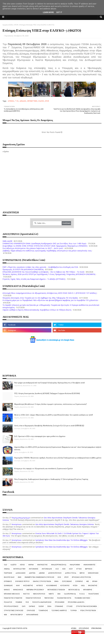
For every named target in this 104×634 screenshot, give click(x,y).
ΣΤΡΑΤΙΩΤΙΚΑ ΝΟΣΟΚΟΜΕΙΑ (86, 606)
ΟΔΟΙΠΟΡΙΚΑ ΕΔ (70, 594)
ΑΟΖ (57, 569)
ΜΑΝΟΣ (7, 590)
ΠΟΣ (27, 602)
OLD (5, 565)
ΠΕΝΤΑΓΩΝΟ (49, 598)
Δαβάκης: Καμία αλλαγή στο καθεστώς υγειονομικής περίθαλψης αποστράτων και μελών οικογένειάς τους (47, 250)
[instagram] (27, 330)
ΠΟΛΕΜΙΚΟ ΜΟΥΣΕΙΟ (82, 598)
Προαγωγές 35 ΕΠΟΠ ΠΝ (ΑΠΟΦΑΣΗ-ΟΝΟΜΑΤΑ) (23, 269)
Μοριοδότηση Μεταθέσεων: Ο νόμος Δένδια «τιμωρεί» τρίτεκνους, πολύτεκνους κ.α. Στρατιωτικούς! (50, 404)
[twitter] (77, 325)
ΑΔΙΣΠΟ (13, 565)
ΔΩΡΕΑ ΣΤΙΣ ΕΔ (70, 573)
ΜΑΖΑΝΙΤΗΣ (92, 585)
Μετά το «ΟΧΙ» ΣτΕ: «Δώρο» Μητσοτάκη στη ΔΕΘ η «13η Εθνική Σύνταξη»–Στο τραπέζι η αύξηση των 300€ (53, 415)
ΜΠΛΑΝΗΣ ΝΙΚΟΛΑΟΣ (12, 594)
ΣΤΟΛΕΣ (70, 606)
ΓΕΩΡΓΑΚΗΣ (8, 573)
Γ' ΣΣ (17, 101)
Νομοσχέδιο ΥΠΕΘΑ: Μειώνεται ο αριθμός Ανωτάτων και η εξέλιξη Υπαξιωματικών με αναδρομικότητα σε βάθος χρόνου (57, 457)
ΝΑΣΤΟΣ (26, 594)
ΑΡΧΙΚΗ (73, 628)
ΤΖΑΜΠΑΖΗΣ (43, 610)
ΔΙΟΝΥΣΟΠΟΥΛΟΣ (55, 573)
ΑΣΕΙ (63, 569)
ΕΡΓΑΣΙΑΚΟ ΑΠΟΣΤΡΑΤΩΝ (81, 577)
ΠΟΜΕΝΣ (19, 602)
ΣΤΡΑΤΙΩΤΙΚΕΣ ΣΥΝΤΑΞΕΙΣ (13, 610)
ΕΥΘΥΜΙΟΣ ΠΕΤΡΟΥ (22, 581)
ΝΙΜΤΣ (51, 594)
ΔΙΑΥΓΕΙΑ (32, 573)
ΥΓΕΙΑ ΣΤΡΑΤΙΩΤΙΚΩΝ (88, 610)
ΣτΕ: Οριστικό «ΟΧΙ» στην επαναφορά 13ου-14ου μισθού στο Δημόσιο (39, 436)
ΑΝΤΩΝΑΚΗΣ (33, 569)
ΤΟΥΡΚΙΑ (73, 610)
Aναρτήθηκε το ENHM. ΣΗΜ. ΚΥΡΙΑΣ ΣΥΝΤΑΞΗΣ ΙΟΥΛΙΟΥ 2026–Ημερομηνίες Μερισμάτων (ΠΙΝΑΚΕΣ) (45, 246)
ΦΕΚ (5, 615)
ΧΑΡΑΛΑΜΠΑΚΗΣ (32, 615)
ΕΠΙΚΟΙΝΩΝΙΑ (96, 628)
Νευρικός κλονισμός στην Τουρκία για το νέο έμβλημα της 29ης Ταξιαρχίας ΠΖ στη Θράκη (40, 298)
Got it (59, 12)
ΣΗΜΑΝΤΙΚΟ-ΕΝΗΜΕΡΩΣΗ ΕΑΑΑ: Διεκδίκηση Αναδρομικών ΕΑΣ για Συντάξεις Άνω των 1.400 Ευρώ (44, 243)
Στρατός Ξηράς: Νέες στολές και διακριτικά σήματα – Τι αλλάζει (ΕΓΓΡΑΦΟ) (34, 279)
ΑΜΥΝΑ (31, 565)
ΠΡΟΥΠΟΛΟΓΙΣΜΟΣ (11, 606)
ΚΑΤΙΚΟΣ (39, 585)
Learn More (48, 12)
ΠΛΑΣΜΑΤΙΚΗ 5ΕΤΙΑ (64, 598)
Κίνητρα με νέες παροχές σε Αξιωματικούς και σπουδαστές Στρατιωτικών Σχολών (43, 468)
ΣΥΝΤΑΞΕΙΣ (31, 610)
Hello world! (7, 241)
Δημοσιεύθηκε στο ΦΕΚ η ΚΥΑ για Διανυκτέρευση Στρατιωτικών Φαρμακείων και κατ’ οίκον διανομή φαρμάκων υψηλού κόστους (57, 448)
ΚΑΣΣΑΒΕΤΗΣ (28, 585)
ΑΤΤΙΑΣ (79, 569)
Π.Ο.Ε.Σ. (82, 594)
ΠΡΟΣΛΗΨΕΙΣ (59, 602)
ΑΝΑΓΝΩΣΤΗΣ (42, 565)
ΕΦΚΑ (56, 581)
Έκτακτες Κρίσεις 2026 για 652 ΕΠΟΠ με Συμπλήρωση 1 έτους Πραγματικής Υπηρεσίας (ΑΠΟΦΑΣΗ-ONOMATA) (49, 274)
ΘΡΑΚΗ (94, 581)
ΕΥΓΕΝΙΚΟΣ (8, 581)
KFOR (16, 25)
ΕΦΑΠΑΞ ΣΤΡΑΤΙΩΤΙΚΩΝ (42, 581)
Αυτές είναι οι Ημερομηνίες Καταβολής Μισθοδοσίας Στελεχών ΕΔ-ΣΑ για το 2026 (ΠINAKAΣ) (49, 425)
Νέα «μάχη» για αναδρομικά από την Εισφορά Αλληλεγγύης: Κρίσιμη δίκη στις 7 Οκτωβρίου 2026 (49, 382)
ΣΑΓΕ (23, 606)
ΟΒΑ (58, 594)
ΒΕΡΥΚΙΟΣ (88, 569)
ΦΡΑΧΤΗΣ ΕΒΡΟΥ (16, 615)
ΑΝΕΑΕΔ (7, 569)
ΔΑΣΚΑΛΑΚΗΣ (20, 573)
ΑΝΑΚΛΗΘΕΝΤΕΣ (89, 565)
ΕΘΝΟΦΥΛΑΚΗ (93, 573)
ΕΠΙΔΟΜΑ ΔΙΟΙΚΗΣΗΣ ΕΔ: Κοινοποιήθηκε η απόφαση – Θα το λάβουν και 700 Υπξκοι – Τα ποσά (43, 272)
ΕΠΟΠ (66, 577)
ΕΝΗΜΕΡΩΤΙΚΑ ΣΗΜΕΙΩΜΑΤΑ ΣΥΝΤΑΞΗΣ (39, 577)
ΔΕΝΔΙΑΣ (23, 101)
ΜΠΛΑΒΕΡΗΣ (87, 590)
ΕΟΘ (59, 577)
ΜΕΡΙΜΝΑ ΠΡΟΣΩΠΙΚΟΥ (35, 590)
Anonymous (17, 524)
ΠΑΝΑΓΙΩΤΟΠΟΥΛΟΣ (33, 598)
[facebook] (27, 325)
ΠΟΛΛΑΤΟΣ (8, 602)
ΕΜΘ (19, 577)
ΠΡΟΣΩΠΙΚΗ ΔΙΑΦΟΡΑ (76, 602)
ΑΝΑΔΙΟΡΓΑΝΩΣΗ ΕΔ (58, 565)
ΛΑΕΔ (83, 585)
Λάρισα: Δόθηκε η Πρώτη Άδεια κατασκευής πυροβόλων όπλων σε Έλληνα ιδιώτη (37, 310)
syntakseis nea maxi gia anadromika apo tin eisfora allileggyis (61, 540)
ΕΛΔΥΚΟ (41, 101)
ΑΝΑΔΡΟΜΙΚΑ (75, 565)
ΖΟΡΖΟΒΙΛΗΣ (67, 581)
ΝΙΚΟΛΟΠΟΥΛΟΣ (39, 594)
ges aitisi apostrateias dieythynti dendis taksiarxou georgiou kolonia (64, 524)
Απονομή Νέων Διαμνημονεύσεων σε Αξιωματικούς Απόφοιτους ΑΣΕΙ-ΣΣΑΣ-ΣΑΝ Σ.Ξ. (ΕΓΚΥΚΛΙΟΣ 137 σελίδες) (50, 293)
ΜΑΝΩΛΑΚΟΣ (18, 590)
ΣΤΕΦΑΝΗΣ (59, 606)
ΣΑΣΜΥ (41, 606)
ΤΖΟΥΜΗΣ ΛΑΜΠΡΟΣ (59, 610)
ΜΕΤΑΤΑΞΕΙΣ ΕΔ (74, 590)
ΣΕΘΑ (49, 606)
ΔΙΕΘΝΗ (42, 573)
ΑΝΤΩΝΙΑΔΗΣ (47, 569)
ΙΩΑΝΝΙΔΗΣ (8, 585)
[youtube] (77, 330)
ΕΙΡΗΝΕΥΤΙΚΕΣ (32, 101)
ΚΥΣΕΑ (75, 585)
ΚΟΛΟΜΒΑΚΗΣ (51, 585)
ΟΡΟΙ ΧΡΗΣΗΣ (84, 628)
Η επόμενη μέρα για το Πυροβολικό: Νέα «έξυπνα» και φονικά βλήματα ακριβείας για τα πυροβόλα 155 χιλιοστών (50, 300)
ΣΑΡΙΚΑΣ (32, 606)
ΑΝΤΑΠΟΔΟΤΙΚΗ (19, 569)
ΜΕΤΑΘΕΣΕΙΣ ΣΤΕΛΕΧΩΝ (56, 590)
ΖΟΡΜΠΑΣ (79, 581)
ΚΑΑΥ (18, 585)
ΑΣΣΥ (71, 569)
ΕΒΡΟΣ (82, 573)
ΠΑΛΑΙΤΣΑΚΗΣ (93, 594)
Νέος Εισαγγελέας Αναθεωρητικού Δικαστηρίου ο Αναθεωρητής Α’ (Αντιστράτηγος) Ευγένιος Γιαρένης (51, 479)
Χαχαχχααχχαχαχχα (21, 517)
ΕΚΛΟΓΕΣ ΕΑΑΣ (9, 577)
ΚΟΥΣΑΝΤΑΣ (65, 585)
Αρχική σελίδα (8, 25)
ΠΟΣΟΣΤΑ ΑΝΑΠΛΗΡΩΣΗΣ (41, 602)
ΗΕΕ (87, 581)
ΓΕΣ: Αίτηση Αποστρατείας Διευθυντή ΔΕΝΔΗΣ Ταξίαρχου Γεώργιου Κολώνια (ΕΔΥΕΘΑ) (47, 393)
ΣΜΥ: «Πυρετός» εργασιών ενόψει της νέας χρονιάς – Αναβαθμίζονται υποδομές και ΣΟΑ (40, 267)
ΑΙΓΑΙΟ (22, 565)
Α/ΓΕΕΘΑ (11, 101)
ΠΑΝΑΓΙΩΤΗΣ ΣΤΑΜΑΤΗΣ (13, 598)
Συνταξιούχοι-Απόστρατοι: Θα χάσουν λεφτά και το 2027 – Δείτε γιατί (33, 248)
